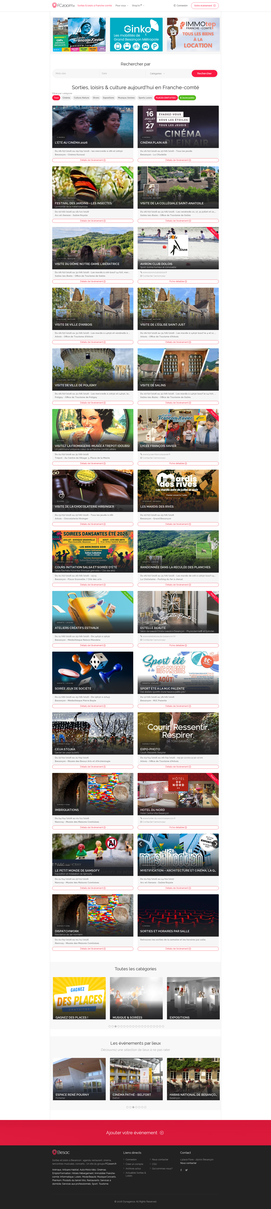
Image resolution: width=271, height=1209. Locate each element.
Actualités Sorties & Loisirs (136, 1174)
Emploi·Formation (61, 1173)
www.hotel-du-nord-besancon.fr (159, 818)
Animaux (56, 1169)
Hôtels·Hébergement (83, 1173)
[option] (79, 35)
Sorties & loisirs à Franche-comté (94, 5)
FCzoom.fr (110, 1163)
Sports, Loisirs (145, 98)
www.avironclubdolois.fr (155, 272)
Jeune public (188, 98)
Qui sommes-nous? (162, 1168)
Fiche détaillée (177, 281)
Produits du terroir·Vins (74, 1180)
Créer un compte (134, 1164)
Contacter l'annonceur (154, 276)
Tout (56, 98)
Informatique (67, 1176)
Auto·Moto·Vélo (88, 1169)
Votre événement (203, 5)
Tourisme (103, 1183)
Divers (96, 98)
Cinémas (101, 1169)
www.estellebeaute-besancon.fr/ (159, 636)
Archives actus (133, 1168)
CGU (154, 1164)
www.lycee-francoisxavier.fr (156, 454)
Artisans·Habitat (70, 1169)
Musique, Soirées (126, 98)
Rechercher (204, 73)
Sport (95, 1183)
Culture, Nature (81, 98)
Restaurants (93, 1180)
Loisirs (78, 1176)
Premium (57, 1180)
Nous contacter (160, 1159)
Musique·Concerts (106, 1176)
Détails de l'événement (91, 160)
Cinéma (66, 98)
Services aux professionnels (76, 1183)
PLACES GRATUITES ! (166, 98)
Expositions (108, 98)
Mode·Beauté (89, 1176)
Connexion (182, 5)
